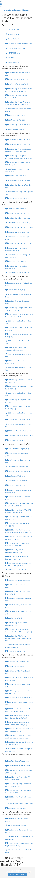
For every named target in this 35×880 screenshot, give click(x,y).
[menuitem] (1, 4)
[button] (1, 2)
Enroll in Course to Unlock (17, 874)
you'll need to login (25, 872)
